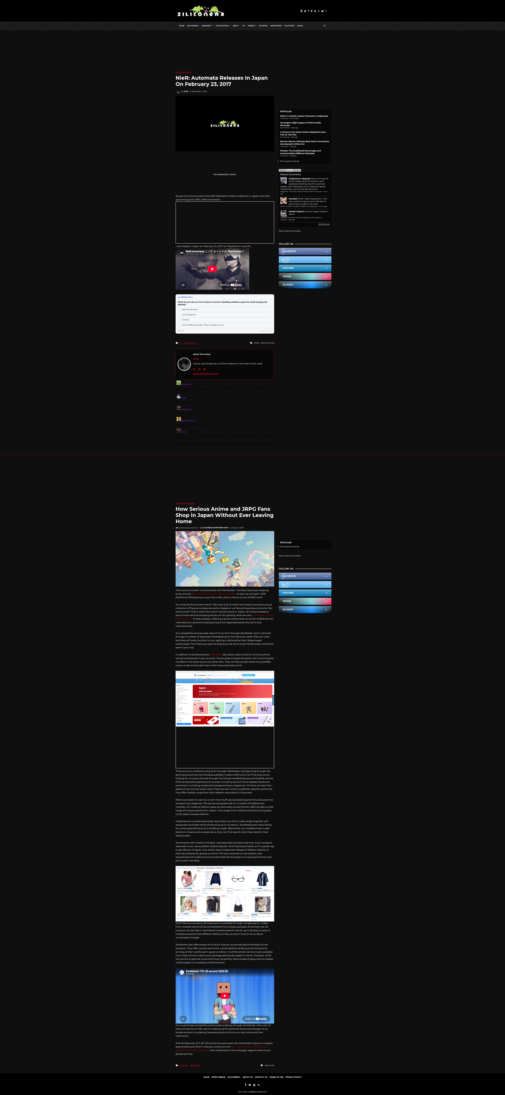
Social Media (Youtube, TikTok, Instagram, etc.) (203, 325)
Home (181, 26)
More (300, 26)
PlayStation (222, 26)
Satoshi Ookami (296, 211)
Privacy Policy (294, 1077)
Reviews (263, 26)
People (282, 170)
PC (243, 26)
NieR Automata (268, 343)
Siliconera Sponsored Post (215, 528)
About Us (248, 1077)
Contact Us (261, 1077)
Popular (297, 170)
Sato (186, 91)
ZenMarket (216, 654)
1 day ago (291, 220)
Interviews (276, 26)
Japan (257, 343)
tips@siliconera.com (257, 1092)
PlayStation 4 (185, 72)
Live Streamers (189, 314)
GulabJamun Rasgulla (299, 178)
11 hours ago (322, 206)
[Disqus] (225, 412)
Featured (180, 503)
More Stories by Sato (206, 374)
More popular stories (289, 161)
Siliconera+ (193, 26)
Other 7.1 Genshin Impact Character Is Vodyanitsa (304, 116)
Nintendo (206, 26)
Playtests (289, 26)
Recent (289, 170)
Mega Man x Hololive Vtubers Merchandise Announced (301, 191)
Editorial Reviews (190, 309)
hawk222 (293, 199)
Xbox (235, 26)
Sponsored (190, 503)
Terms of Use (276, 1077)
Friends (185, 320)
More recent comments (290, 231)
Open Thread (218, 1077)
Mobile (251, 26)
